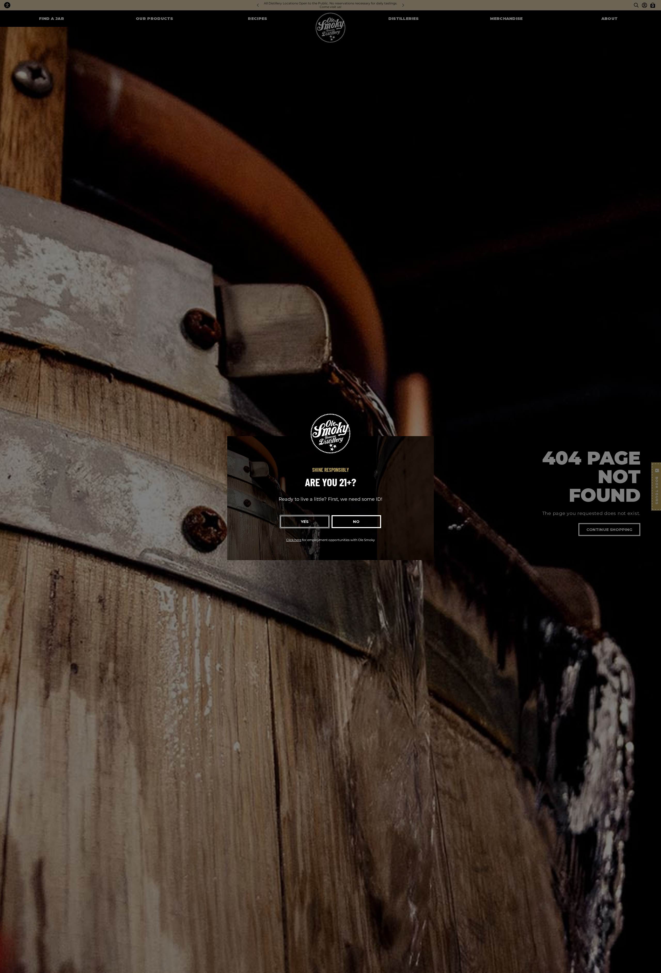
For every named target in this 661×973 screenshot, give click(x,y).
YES (305, 521)
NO (356, 521)
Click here (293, 540)
